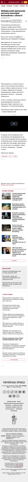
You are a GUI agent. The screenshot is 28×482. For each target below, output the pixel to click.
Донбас (15, 156)
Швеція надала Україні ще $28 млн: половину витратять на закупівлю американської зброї (13, 354)
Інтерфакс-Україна (10, 437)
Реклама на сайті (11, 401)
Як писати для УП (10, 408)
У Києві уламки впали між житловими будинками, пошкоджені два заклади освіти (19, 197)
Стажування (19, 408)
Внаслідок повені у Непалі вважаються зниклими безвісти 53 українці (19, 206)
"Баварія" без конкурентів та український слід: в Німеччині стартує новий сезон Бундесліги (12, 332)
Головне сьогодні (8, 191)
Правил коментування (7, 185)
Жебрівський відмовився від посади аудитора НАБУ (11, 272)
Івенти (19, 401)
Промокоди (14, 410)
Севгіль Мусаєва (19, 464)
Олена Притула (19, 465)
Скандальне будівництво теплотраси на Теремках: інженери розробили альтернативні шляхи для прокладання (13, 346)
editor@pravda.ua (18, 467)
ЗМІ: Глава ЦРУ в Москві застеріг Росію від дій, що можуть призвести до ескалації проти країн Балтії (19, 252)
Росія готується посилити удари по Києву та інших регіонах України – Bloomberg (18, 228)
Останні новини (7, 294)
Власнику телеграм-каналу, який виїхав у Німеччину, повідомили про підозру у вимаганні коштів (19, 217)
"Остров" (22, 39)
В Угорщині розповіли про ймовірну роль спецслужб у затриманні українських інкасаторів (11, 308)
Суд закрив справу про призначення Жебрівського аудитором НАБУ (11, 277)
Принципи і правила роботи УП (14, 407)
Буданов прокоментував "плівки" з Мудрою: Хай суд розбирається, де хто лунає (19, 240)
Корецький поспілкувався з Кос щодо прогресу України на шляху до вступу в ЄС (13, 299)
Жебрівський (4, 156)
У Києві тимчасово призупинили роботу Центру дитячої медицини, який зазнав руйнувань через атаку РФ (13, 317)
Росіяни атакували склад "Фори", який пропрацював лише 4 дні (12, 339)
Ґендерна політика (18, 405)
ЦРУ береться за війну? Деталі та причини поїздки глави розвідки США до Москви (13, 324)
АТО (10, 156)
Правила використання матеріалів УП (14, 403)
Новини (3, 6)
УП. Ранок (15, 6)
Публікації (9, 6)
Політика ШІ (8, 405)
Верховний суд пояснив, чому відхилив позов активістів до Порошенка (12, 284)
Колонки (22, 6)
